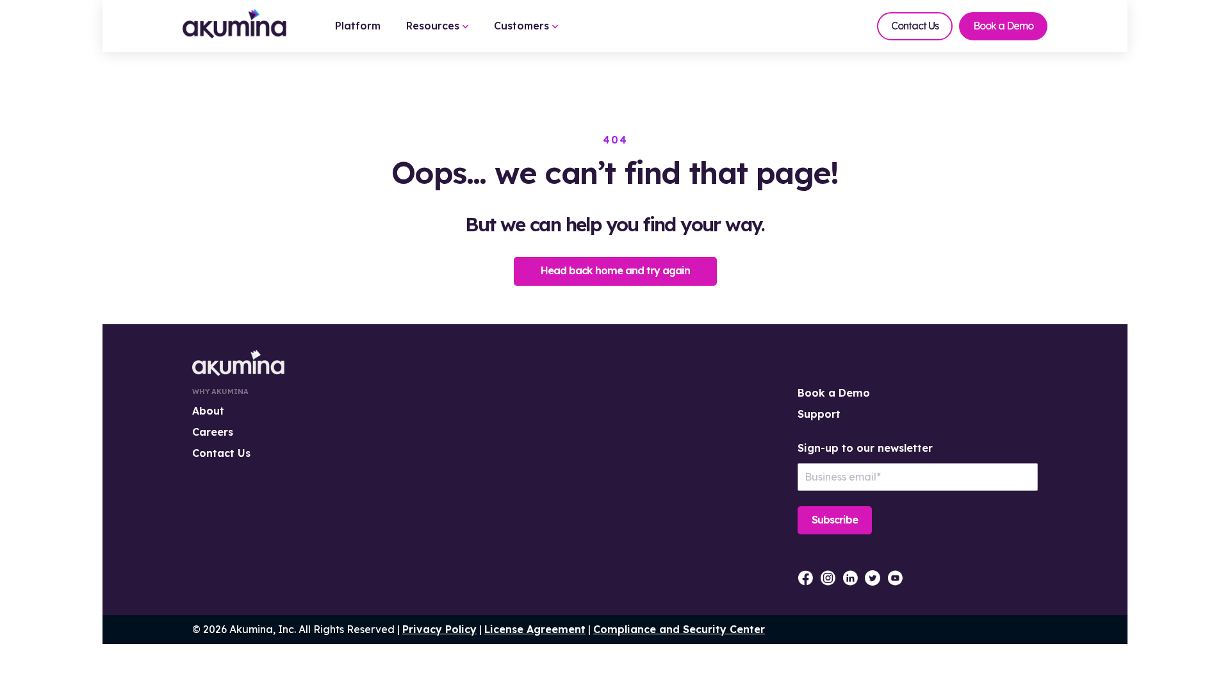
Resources (434, 25)
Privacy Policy (439, 629)
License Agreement (535, 629)
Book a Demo (1003, 25)
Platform (358, 25)
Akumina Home (238, 363)
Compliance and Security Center (679, 629)
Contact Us (915, 25)
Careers (212, 431)
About (208, 410)
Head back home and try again (615, 270)
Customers (523, 25)
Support (819, 414)
